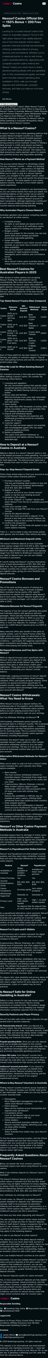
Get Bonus (6, 99)
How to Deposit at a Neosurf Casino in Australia (23, 110)
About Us (4, 1320)
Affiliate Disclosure (18, 1323)
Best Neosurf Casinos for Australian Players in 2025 (22, 107)
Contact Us (25, 1325)
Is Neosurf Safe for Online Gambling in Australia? (22, 119)
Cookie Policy (28, 1320)
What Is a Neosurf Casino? (12, 106)
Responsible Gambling (37, 1308)
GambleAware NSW (9, 1311)
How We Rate (33, 1323)
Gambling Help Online (14, 1308)
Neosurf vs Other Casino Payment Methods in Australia (20, 117)
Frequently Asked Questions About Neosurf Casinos (21, 121)
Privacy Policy (15, 1320)
